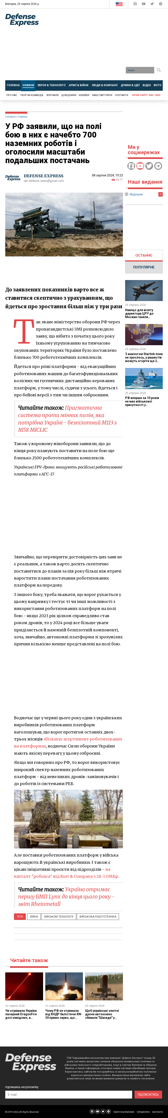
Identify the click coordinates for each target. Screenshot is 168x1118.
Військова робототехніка (98, 916)
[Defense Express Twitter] (152, 5)
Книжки (84, 95)
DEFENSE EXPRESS (43, 175)
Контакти (121, 95)
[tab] (144, 255)
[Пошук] (159, 70)
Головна (10, 116)
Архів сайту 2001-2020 (146, 95)
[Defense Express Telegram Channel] (161, 5)
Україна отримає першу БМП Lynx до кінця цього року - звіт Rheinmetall (66, 896)
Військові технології (58, 916)
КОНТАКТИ (157, 1112)
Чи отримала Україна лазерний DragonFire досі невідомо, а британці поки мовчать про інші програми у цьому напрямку (22, 1019)
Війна (34, 916)
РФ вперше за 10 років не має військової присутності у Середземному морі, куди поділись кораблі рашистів (142, 406)
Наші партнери (102, 95)
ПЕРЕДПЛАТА (143, 1112)
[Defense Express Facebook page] (135, 5)
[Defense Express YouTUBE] (144, 5)
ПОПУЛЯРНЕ (143, 267)
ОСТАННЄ (143, 255)
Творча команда (31, 95)
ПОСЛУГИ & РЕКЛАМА (123, 1112)
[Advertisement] (106, 46)
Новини (22, 116)
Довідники (68, 95)
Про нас (11, 95)
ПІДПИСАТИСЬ (148, 1094)
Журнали (52, 95)
